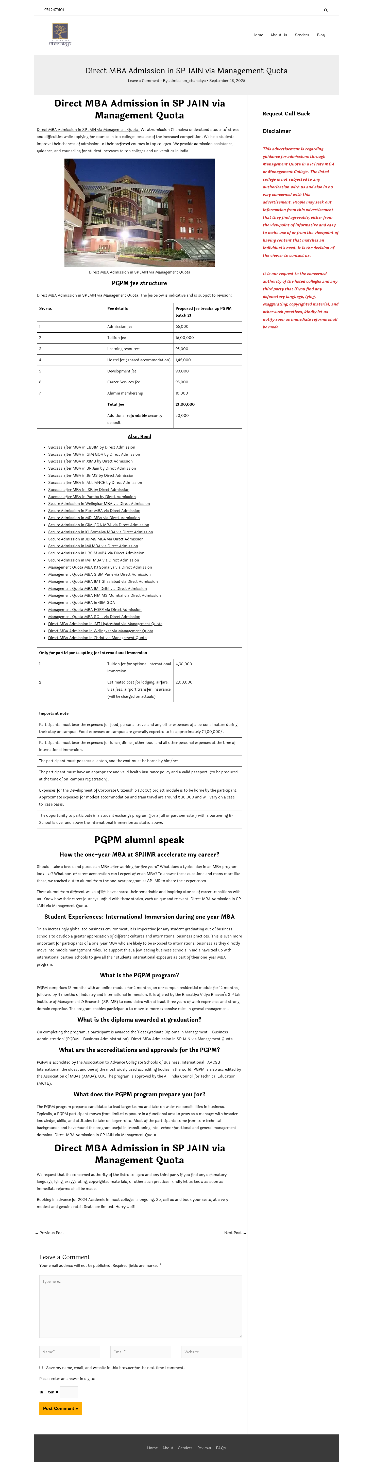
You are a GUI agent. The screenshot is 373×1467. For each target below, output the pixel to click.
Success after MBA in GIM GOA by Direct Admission (94, 454)
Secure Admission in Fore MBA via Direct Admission (94, 511)
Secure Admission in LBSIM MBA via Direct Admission (96, 553)
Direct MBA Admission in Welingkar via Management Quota (100, 631)
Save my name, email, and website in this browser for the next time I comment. (115, 1368)
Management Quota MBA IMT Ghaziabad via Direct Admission (103, 582)
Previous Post (49, 1233)
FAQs (221, 1448)
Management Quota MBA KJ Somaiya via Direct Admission (100, 567)
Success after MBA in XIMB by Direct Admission (90, 461)
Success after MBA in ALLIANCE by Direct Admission (95, 483)
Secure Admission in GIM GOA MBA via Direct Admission (98, 525)
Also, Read (139, 436)
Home (152, 1448)
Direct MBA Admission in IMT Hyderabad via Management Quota (105, 624)
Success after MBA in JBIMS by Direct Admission (91, 476)
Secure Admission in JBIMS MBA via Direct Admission (96, 539)
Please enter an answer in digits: (67, 1379)
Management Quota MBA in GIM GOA (81, 603)
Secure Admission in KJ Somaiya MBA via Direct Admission (100, 532)
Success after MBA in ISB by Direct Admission (88, 490)
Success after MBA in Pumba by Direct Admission (92, 497)
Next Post (235, 1233)
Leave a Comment (143, 81)
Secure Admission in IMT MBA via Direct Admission (93, 560)
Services (185, 1448)
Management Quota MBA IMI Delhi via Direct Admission (97, 589)
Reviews (204, 1448)
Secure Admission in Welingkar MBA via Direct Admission (99, 504)
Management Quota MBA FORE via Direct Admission (95, 610)
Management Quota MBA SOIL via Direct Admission (94, 617)
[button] (326, 10)
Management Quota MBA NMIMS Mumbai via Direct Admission (104, 596)
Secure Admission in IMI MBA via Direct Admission (93, 546)
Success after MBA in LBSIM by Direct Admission (91, 447)
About (167, 1448)
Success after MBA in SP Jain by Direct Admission (92, 468)
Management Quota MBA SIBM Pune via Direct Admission (105, 574)
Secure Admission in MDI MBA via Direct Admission (94, 518)
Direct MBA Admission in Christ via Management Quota (97, 638)
